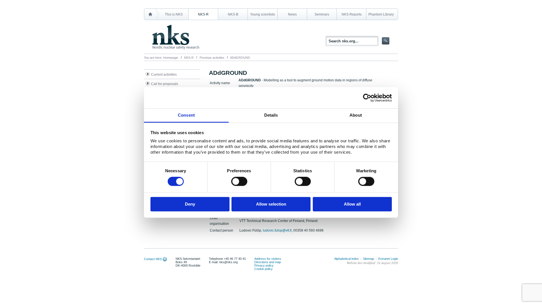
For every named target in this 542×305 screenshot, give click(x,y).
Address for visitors (267, 258)
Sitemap (368, 258)
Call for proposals (164, 84)
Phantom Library (381, 14)
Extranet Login (388, 258)
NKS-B (233, 14)
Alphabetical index (346, 258)
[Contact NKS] (165, 259)
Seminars (321, 14)
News (292, 14)
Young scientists (262, 14)
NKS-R (203, 14)
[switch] (239, 181)
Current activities (164, 75)
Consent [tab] (186, 115)
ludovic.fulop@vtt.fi (277, 230)
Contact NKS (153, 259)
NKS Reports (352, 14)
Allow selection (271, 204)
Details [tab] (271, 115)
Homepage (170, 57)
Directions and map (267, 262)
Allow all (352, 204)
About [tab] (355, 115)
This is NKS (174, 14)
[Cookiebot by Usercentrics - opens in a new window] (367, 97)
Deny (190, 204)
